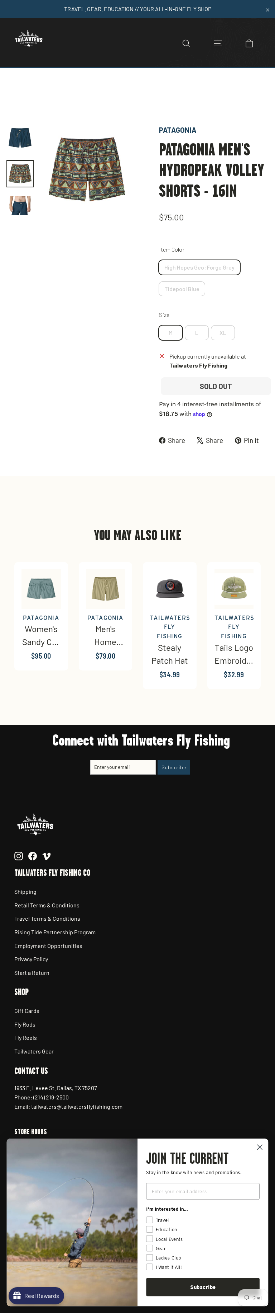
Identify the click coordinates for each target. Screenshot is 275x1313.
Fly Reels (25, 1037)
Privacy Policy (31, 958)
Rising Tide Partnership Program (55, 932)
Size (164, 314)
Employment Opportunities (48, 945)
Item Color (171, 249)
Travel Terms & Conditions (47, 918)
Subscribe (203, 1287)
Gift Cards (26, 1010)
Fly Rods (24, 1024)
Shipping (25, 891)
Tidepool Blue (181, 288)
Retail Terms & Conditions (46, 905)
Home (13, 99)
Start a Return (31, 972)
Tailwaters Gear (34, 1051)
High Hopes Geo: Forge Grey (199, 267)
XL (222, 332)
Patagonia (177, 130)
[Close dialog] (260, 1147)
